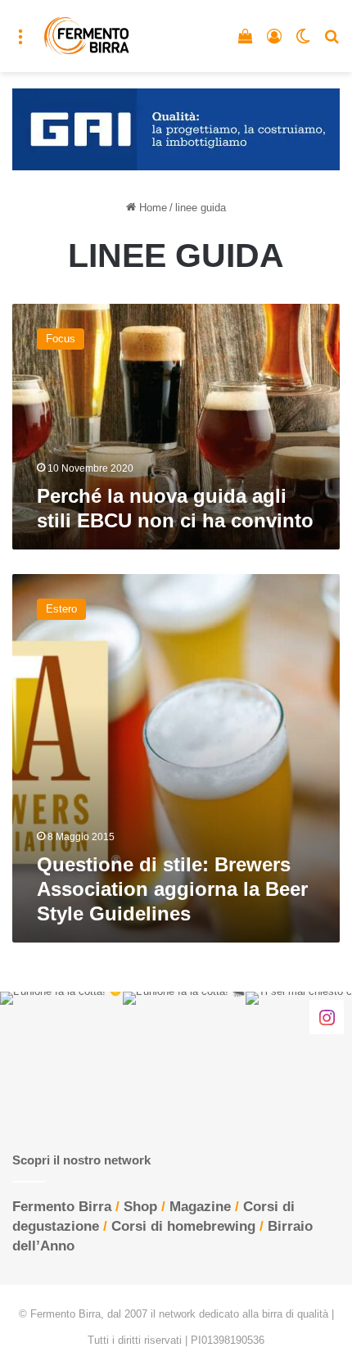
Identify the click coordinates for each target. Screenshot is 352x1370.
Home (151, 207)
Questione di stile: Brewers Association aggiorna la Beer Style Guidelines (172, 889)
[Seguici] (327, 1017)
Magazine (200, 1206)
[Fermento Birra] (87, 36)
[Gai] (176, 128)
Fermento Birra (61, 1206)
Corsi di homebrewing (183, 1226)
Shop (140, 1206)
